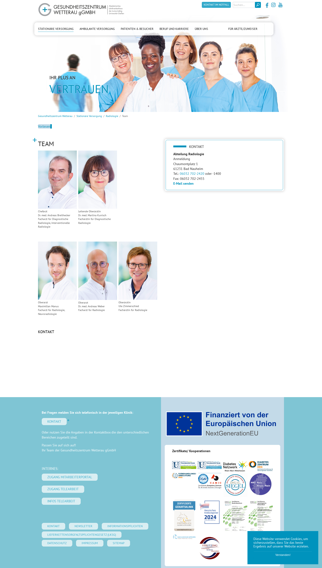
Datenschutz (57, 543)
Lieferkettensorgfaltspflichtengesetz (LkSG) (81, 534)
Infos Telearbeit (61, 501)
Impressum (90, 543)
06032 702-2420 (192, 173)
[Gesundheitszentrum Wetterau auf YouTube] (280, 5)
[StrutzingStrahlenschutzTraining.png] (210, 548)
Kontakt (46, 331)
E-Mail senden (183, 183)
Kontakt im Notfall (216, 4)
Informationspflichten (125, 526)
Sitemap (118, 543)
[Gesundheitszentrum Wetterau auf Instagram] (273, 5)
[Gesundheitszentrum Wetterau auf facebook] (266, 5)
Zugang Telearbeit (63, 489)
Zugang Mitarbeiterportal (69, 477)
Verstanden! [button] (283, 555)
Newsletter (83, 526)
